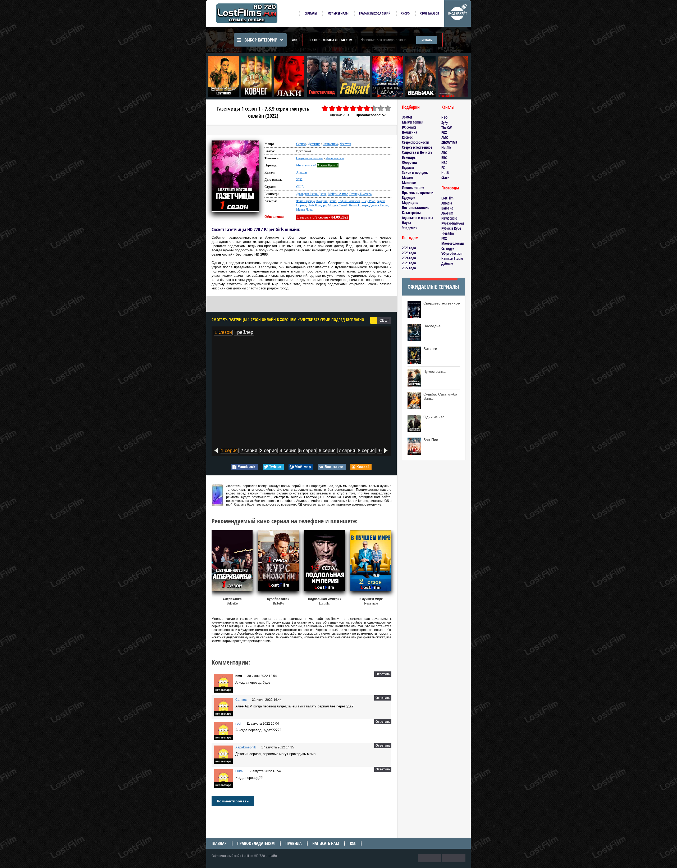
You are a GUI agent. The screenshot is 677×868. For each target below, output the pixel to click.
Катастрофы (411, 212)
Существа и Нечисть (417, 152)
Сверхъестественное (309, 158)
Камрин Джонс (326, 201)
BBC (444, 157)
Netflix (446, 147)
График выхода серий (375, 13)
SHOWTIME (449, 142)
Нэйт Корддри (317, 205)
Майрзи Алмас (338, 194)
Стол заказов (429, 13)
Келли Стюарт (358, 205)
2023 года (409, 262)
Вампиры (409, 157)
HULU (445, 172)
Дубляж (447, 263)
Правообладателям (256, 843)
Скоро (405, 13)
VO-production (451, 253)
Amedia (446, 203)
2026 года (409, 247)
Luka (239, 771)
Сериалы (311, 13)
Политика (409, 132)
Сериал (301, 144)
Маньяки (409, 182)
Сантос (241, 700)
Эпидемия (409, 227)
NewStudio (449, 218)
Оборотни (409, 162)
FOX (444, 132)
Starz (445, 177)
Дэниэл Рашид (378, 205)
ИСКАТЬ (427, 40)
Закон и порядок (415, 172)
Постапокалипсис (415, 207)
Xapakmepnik (245, 747)
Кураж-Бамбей (452, 223)
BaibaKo (447, 208)
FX (443, 167)
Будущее (408, 197)
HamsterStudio (452, 258)
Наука (406, 222)
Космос (407, 137)
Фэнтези (345, 144)
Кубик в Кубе (451, 228)
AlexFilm (447, 213)
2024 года (409, 257)
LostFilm (447, 198)
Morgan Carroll (337, 205)
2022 (299, 179)
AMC (444, 137)
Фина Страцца (305, 201)
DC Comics (409, 127)
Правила (293, 843)
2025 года (409, 252)
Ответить (383, 674)
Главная (219, 843)
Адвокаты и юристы (417, 217)
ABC (444, 152)
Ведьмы (408, 167)
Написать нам (325, 843)
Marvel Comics (412, 122)
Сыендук (447, 248)
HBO (444, 117)
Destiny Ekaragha (360, 194)
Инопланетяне (335, 158)
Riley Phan (368, 201)
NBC (444, 162)
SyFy (444, 122)
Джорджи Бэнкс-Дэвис (311, 194)
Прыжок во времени (417, 192)
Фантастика (330, 144)
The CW (446, 127)
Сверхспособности (415, 142)
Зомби (407, 117)
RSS (353, 843)
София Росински (349, 201)
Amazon (301, 172)
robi (238, 723)
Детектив (314, 144)
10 (388, 108)
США (300, 187)
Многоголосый (306, 165)
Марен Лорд (304, 209)
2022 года (409, 267)
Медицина (410, 202)
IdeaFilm (447, 233)
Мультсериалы (338, 13)
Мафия (407, 177)
